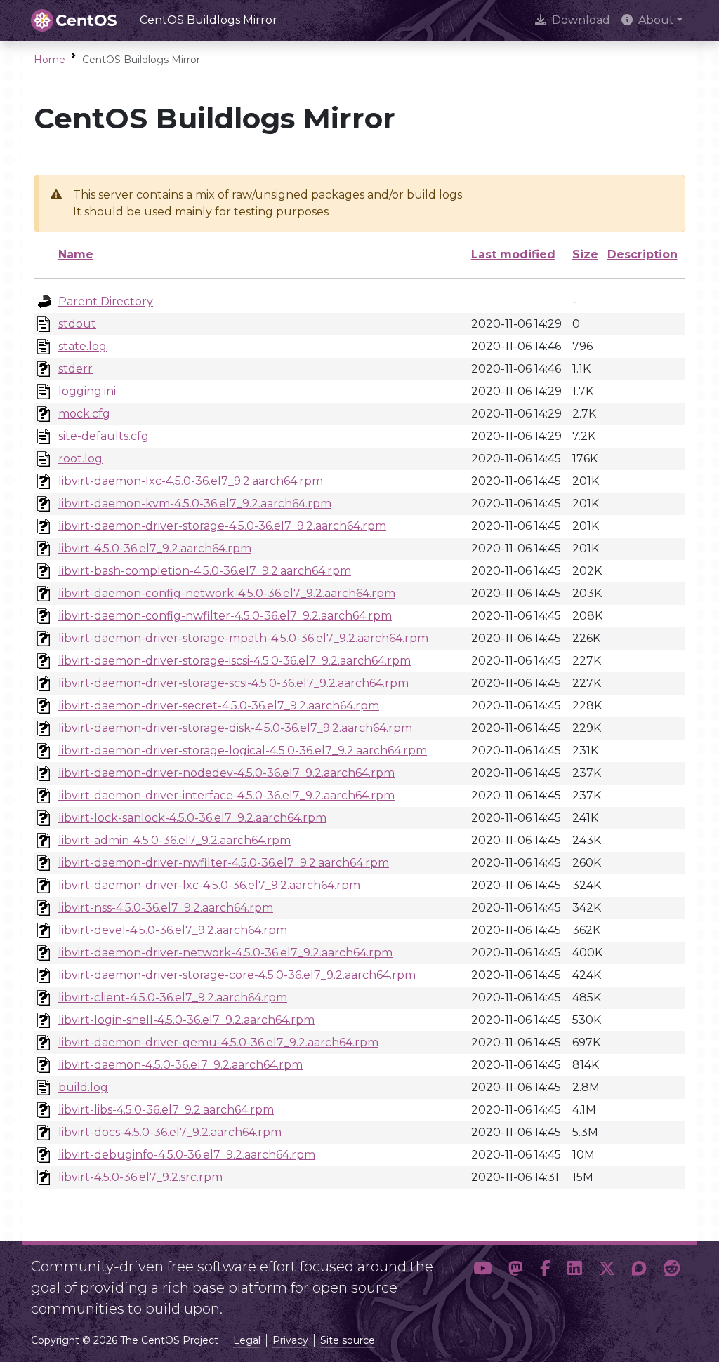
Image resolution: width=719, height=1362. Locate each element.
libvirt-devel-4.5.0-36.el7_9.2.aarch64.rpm (172, 930)
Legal (246, 1340)
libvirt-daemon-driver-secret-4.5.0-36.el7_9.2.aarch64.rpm (218, 705)
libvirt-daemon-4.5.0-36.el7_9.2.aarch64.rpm (180, 1064)
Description (642, 254)
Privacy (290, 1340)
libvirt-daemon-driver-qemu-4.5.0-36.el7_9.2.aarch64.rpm (218, 1042)
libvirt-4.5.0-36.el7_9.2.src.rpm (140, 1177)
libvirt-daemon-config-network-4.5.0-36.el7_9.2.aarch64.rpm (226, 593)
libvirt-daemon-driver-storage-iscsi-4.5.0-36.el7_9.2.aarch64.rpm (234, 660)
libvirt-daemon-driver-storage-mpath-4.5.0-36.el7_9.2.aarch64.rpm (243, 638)
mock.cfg (84, 413)
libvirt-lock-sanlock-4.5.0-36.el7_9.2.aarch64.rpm (192, 817)
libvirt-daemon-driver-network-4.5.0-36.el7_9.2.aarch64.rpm (225, 952)
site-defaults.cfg (103, 436)
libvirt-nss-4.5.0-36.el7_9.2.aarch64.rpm (165, 907)
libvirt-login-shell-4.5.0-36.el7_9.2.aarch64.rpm (186, 1020)
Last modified (513, 254)
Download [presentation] (581, 20)
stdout (77, 324)
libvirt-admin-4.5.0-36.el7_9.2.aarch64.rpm (174, 840)
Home (49, 59)
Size (585, 254)
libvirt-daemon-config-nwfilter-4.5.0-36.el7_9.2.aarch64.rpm (225, 615)
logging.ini (87, 391)
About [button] (656, 20)
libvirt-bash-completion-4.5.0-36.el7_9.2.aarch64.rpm (204, 570)
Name (75, 254)
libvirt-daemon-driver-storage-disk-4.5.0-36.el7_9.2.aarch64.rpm (235, 728)
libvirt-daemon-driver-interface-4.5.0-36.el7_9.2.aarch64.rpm (226, 795)
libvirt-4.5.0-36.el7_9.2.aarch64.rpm (154, 548)
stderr (75, 368)
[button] (482, 1282)
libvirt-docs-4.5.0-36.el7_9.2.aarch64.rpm (170, 1132)
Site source (347, 1340)
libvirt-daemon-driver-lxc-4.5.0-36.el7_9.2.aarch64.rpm (209, 885)
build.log (83, 1087)
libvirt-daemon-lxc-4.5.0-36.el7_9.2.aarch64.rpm (190, 481)
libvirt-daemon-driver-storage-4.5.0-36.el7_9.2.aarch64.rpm (222, 526)
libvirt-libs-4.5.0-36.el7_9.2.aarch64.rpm (166, 1109)
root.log (80, 458)
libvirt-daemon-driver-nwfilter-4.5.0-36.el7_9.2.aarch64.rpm (223, 862)
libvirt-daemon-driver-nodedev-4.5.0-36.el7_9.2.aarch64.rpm (226, 773)
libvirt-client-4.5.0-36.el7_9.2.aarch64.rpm (172, 997)
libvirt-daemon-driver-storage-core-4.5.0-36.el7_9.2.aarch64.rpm (237, 975)
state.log (82, 346)
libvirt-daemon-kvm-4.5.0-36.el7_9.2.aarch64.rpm (194, 503)
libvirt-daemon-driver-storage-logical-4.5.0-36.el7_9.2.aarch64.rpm (242, 750)
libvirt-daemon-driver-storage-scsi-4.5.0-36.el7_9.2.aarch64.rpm (233, 683)
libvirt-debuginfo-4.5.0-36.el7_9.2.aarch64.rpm (186, 1154)
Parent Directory (105, 301)
